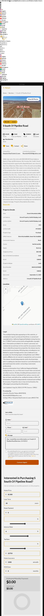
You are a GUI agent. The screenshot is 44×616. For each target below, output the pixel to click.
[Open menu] (0, 81)
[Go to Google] (0, 7)
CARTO (39, 324)
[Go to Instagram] (0, 4)
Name (9, 419)
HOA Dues (7, 567)
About (1, 51)
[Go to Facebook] (0, 2)
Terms (33, 456)
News (1, 49)
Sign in (6, 34)
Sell (1, 46)
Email (26, 427)
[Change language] (1, 9)
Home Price (7, 490)
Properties (3, 43)
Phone (9, 427)
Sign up (2, 34)
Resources (3, 44)
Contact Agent (22, 462)
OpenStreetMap (23, 324)
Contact (2, 53)
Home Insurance (9, 558)
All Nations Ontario (5, 41)
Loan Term (7, 499)
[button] (22, 303)
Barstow (11, 93)
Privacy (10, 457)
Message (10, 435)
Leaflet (15, 324)
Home (5, 93)
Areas (1, 48)
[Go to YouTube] (0, 6)
